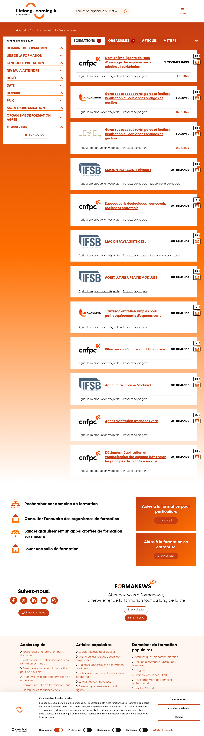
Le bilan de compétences (94, 681)
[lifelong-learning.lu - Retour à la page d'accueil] (37, 11)
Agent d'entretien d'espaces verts (131, 421)
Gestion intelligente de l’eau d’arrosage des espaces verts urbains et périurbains (128, 62)
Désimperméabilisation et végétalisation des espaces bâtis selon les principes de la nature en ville (135, 457)
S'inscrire (137, 617)
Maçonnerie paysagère (165, 184)
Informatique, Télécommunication (156, 657)
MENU (183, 13)
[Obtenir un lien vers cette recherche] (196, 41)
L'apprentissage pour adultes (96, 652)
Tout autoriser (179, 699)
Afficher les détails (163, 730)
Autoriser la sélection (179, 708)
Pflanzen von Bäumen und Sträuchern (135, 349)
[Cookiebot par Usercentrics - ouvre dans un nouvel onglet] (19, 730)
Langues (139, 670)
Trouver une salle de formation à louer (47, 685)
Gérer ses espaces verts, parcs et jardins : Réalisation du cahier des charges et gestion (137, 98)
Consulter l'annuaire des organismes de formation (71, 519)
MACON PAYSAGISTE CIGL (125, 241)
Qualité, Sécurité (144, 688)
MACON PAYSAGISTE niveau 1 (128, 170)
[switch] (87, 730)
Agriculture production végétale (99, 76)
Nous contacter (35, 612)
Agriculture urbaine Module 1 (128, 385)
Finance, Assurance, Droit (150, 675)
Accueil (22, 30)
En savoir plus (166, 520)
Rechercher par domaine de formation (61, 504)
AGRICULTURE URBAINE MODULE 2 (131, 277)
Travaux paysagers (135, 76)
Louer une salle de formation (51, 549)
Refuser (179, 717)
